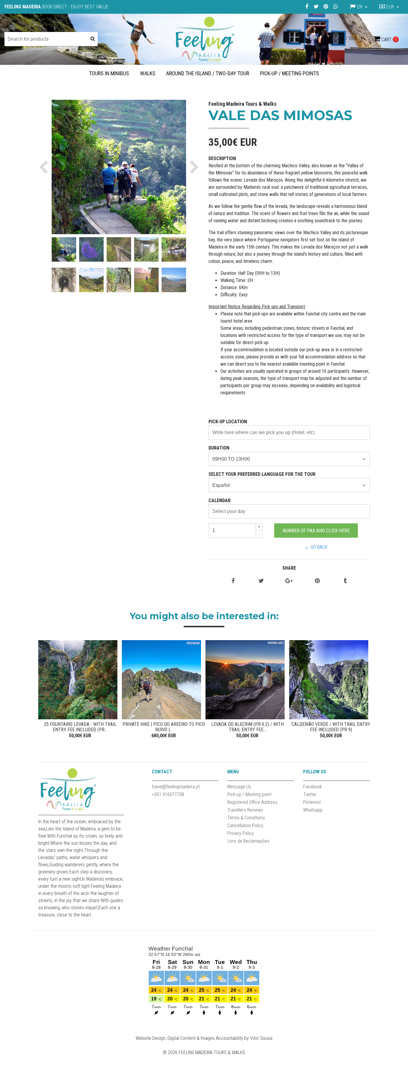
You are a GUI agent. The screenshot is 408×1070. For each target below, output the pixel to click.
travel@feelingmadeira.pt (176, 787)
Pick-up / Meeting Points (289, 73)
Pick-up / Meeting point (249, 794)
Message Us (239, 787)
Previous (44, 690)
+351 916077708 (168, 794)
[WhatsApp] (335, 6)
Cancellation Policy (245, 825)
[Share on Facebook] (233, 581)
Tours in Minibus (109, 73)
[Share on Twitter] (261, 581)
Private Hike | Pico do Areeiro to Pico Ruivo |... (163, 726)
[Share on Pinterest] (317, 581)
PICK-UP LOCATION (227, 421)
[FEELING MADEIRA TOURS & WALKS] (204, 39)
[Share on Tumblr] (345, 581)
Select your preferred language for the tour (261, 474)
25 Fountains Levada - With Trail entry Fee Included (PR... (80, 726)
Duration (218, 448)
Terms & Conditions (246, 818)
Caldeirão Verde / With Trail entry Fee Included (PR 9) (331, 726)
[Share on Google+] (289, 581)
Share (289, 568)
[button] (388, 7)
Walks (147, 73)
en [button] (359, 7)
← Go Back (316, 547)
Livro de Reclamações (248, 841)
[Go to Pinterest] (325, 6)
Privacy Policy (240, 833)
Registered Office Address (252, 802)
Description (222, 158)
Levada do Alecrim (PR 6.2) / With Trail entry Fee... (247, 726)
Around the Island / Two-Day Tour (207, 73)
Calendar (219, 500)
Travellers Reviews (245, 810)
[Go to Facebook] (306, 6)
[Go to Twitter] (316, 6)
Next (364, 690)
